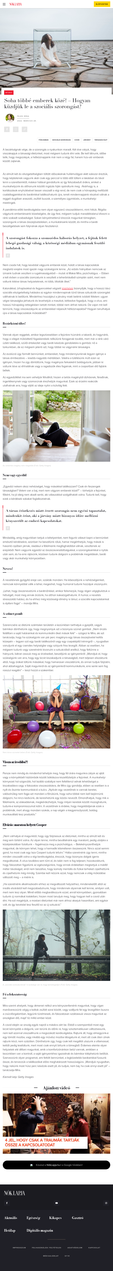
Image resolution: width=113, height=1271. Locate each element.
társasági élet (100, 140)
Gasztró (77, 1217)
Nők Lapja (15, 3)
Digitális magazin (40, 1230)
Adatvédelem (75, 1248)
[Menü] (4, 4)
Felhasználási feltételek (46, 1248)
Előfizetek (102, 4)
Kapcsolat (94, 1248)
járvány (87, 140)
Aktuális (9, 92)
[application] (56, 1124)
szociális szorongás (61, 140)
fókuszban (44, 140)
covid (77, 140)
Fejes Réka (23, 116)
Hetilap (9, 1230)
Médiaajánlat (51, 1256)
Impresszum (19, 1248)
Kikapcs (55, 1217)
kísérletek (67, 288)
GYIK (67, 1256)
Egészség (33, 1217)
